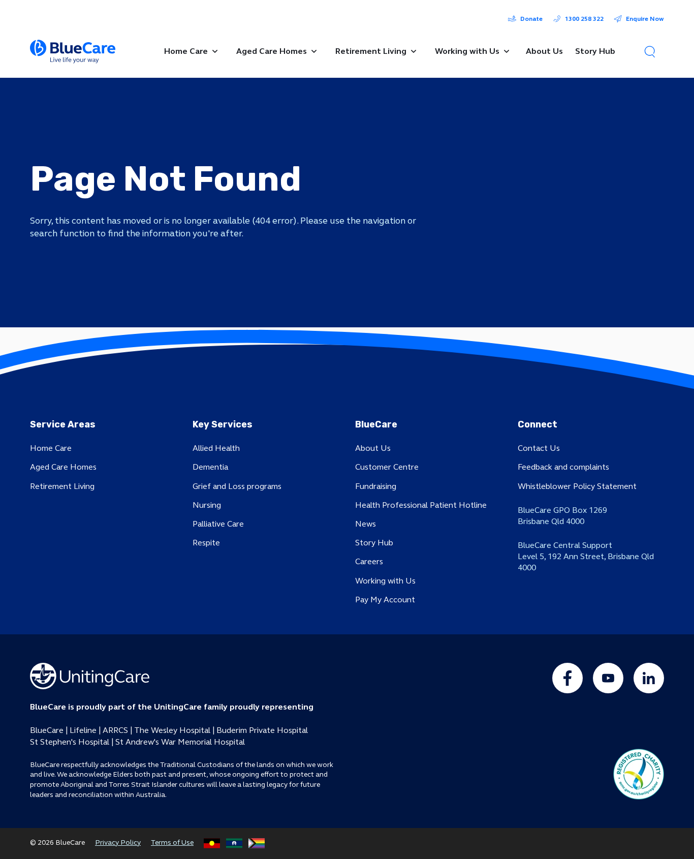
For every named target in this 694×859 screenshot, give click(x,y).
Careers (369, 561)
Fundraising (375, 486)
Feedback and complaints (563, 467)
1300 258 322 (584, 18)
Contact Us (539, 448)
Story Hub (374, 542)
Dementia (210, 467)
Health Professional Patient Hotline (421, 505)
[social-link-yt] (608, 678)
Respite (206, 542)
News (365, 524)
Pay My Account (385, 599)
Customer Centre (387, 467)
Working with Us (385, 581)
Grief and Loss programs (237, 486)
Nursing (207, 505)
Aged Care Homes (63, 467)
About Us (373, 448)
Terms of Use (172, 842)
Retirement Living (62, 486)
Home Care (51, 448)
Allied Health (216, 448)
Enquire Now (645, 18)
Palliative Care (218, 524)
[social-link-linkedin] (649, 678)
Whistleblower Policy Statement (577, 486)
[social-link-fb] (567, 678)
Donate (531, 18)
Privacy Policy (118, 842)
